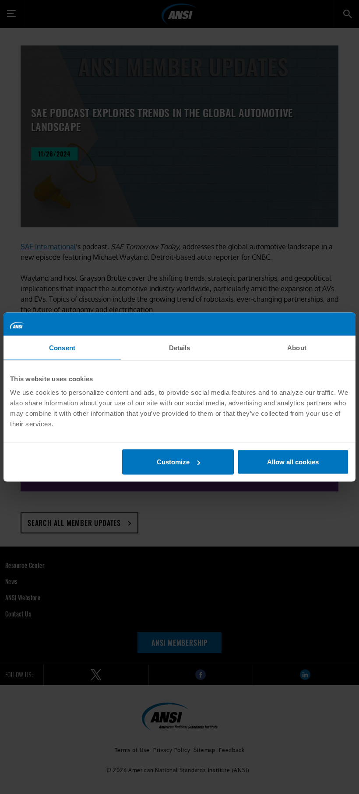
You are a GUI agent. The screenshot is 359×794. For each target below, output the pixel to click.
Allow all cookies (293, 462)
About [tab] (296, 347)
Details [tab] (179, 347)
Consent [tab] (62, 347)
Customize (173, 462)
